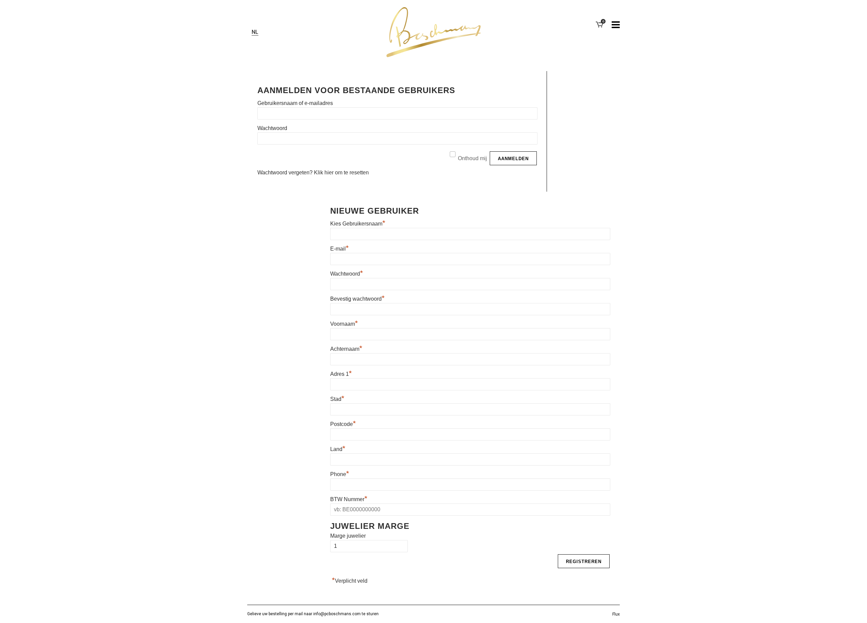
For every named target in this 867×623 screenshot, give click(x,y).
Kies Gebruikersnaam (357, 224)
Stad (337, 399)
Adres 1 (341, 374)
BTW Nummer (348, 499)
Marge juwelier (348, 536)
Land (337, 449)
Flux (616, 614)
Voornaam (344, 324)
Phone (339, 474)
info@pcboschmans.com (337, 613)
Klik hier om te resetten (341, 172)
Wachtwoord (272, 128)
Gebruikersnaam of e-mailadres (295, 103)
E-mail (339, 249)
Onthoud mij (472, 158)
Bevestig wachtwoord (357, 299)
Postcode (343, 424)
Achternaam (346, 349)
